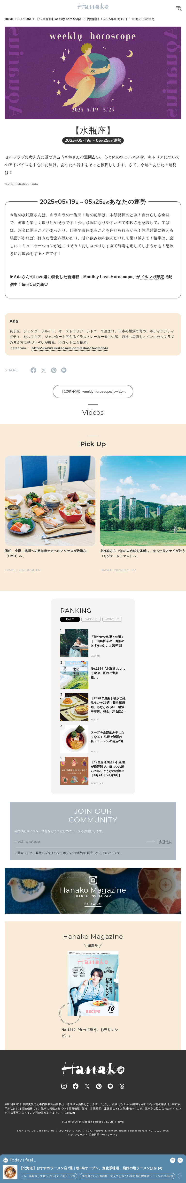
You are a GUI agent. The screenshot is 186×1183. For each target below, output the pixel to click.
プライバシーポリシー (60, 853)
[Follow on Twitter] (87, 1086)
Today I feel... (22, 1160)
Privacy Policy (109, 1134)
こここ (158, 1130)
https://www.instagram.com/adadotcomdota (70, 348)
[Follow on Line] (110, 1086)
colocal (132, 1130)
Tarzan (123, 1130)
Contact (70, 1112)
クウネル (87, 1130)
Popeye (98, 1130)
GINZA (77, 1130)
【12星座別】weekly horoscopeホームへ (93, 391)
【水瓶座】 (92, 19)
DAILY (70, 619)
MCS (166, 1130)
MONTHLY (112, 619)
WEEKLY (91, 619)
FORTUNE (24, 19)
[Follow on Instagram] (64, 1086)
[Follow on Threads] (122, 1086)
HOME (9, 19)
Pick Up (93, 444)
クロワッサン (63, 1130)
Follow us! (93, 904)
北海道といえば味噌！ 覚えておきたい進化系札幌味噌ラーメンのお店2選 (118, 1176)
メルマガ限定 (152, 277)
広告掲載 (94, 1134)
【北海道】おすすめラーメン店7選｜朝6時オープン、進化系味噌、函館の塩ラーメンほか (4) (90, 1168)
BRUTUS (30, 1130)
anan (20, 1130)
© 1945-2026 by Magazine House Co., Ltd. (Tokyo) (93, 1121)
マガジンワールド (77, 1134)
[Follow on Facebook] (75, 1086)
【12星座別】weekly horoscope (59, 19)
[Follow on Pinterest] (99, 1086)
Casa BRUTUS (45, 1130)
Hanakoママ (145, 1130)
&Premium (111, 1130)
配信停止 (165, 841)
